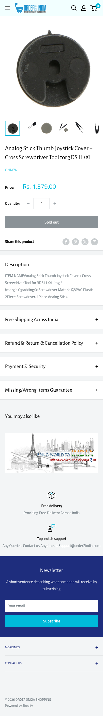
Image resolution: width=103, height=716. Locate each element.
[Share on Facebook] (66, 241)
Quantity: (12, 203)
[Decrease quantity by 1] (28, 203)
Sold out (51, 222)
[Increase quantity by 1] (55, 203)
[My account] (83, 8)
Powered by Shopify (19, 705)
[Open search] (74, 8)
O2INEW (11, 169)
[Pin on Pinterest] (75, 241)
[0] (94, 8)
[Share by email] (94, 241)
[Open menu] (7, 8)
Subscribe (51, 621)
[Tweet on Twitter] (85, 241)
